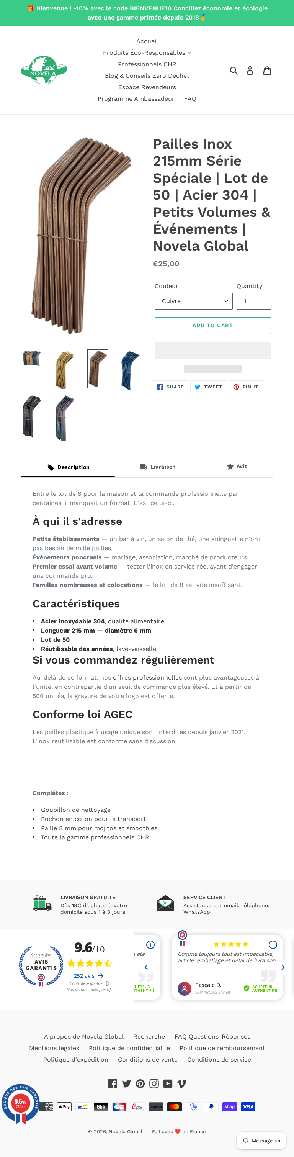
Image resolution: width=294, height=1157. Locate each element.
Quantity (249, 286)
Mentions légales (54, 1048)
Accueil (147, 41)
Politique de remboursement (222, 1048)
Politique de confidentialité (129, 1048)
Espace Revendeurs (147, 87)
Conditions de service (219, 1059)
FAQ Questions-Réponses (212, 1036)
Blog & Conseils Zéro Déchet (147, 75)
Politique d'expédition (75, 1059)
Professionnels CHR (147, 64)
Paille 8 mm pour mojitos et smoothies (99, 828)
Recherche (149, 1036)
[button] (213, 350)
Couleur (166, 286)
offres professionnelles (147, 677)
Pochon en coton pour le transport (93, 819)
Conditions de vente (148, 1059)
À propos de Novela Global (84, 1036)
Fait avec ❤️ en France (179, 1131)
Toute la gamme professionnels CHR (95, 837)
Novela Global (125, 1131)
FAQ (190, 98)
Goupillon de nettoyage (76, 809)
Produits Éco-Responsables (145, 52)
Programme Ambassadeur (136, 98)
